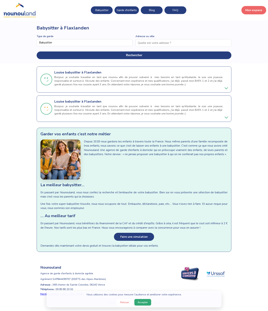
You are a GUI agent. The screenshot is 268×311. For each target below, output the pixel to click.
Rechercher (134, 55)
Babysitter (101, 10)
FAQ (175, 10)
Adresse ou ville (144, 36)
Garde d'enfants (127, 10)
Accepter (143, 302)
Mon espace (253, 10)
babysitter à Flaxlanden (83, 72)
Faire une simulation (134, 237)
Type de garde (45, 36)
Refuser (124, 302)
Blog (152, 10)
